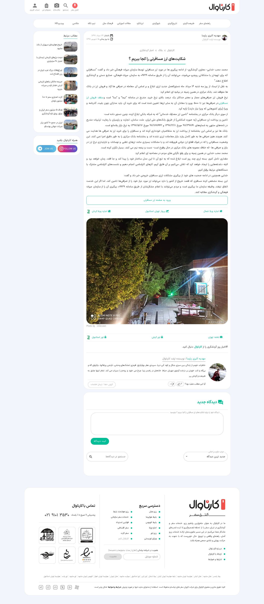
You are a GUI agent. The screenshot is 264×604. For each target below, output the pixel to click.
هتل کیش (197, 576)
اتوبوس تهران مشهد (85, 576)
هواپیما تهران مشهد (184, 576)
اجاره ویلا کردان (99, 211)
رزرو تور (153, 533)
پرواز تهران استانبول (155, 211)
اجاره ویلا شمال (211, 211)
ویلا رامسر (216, 576)
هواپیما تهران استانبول (52, 576)
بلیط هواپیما (151, 517)
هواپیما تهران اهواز (101, 576)
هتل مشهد (207, 576)
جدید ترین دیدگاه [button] (216, 457)
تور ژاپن (144, 576)
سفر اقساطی (123, 527)
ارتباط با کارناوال (215, 554)
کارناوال (170, 50)
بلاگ (160, 50)
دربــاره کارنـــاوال (215, 548)
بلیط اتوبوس (151, 522)
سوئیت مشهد (125, 576)
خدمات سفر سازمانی (120, 517)
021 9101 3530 (57, 515)
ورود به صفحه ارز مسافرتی (157, 200)
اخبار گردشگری (147, 50)
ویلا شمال (152, 576)
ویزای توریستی (150, 538)
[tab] (205, 23)
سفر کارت (125, 533)
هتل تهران (114, 576)
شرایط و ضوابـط (215, 559)
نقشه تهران (213, 337)
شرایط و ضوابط (114, 587)
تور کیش (156, 337)
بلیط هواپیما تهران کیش (166, 576)
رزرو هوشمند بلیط (121, 511)
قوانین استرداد (122, 522)
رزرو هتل (153, 511)
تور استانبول (98, 337)
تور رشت (65, 576)
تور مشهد (72, 576)
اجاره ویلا (153, 527)
